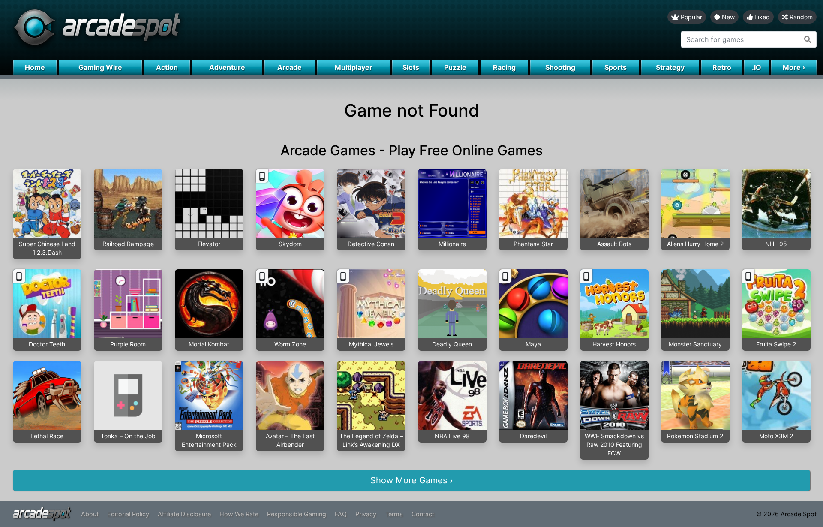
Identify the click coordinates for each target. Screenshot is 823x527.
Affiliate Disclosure (184, 514)
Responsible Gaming (296, 514)
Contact (423, 514)
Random (800, 17)
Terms (394, 514)
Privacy (365, 514)
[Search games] (808, 39)
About (90, 514)
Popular (690, 17)
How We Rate (238, 514)
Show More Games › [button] (411, 480)
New (727, 17)
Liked (761, 17)
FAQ (341, 514)
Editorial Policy (128, 514)
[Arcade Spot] (205, 29)
